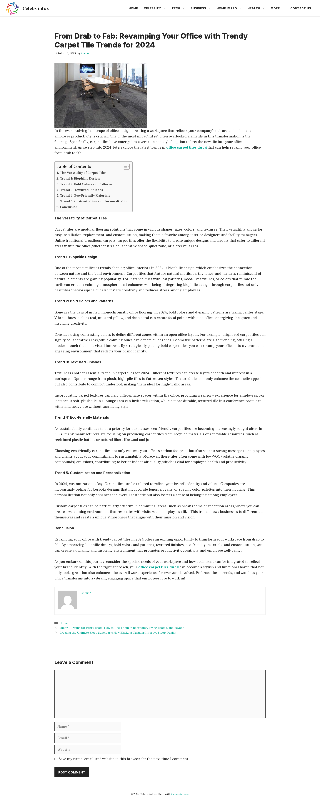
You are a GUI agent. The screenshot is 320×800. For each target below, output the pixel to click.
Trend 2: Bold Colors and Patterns (86, 184)
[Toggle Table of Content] (124, 166)
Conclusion (69, 207)
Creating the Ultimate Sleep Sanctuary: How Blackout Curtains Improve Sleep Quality (117, 633)
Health (254, 8)
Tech (176, 8)
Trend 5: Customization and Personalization (94, 201)
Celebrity (152, 8)
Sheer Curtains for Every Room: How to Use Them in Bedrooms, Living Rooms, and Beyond (121, 628)
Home (133, 8)
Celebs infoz (36, 8)
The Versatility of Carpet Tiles (83, 173)
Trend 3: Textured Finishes (81, 190)
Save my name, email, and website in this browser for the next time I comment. (124, 759)
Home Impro (227, 8)
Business (198, 8)
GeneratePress (180, 794)
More (275, 8)
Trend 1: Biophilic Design (80, 178)
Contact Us (300, 8)
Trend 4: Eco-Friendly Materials (85, 195)
